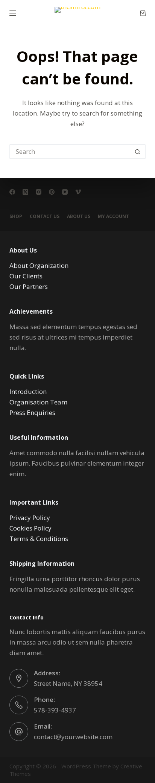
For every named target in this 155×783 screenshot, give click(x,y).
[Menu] (12, 13)
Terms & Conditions (38, 538)
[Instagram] (38, 192)
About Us (78, 216)
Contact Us (44, 216)
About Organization (38, 265)
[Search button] (137, 151)
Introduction (28, 391)
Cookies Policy (30, 528)
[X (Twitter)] (25, 192)
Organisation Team (38, 402)
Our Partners (28, 286)
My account (113, 216)
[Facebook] (12, 192)
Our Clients (26, 276)
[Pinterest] (52, 192)
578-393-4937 (55, 710)
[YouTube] (65, 192)
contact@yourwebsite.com (73, 736)
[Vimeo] (78, 192)
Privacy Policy (29, 517)
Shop (15, 216)
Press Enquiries (32, 412)
